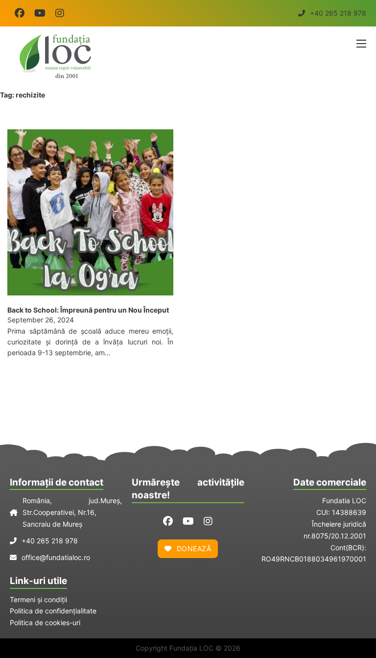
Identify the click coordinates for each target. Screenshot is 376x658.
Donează (194, 548)
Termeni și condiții (38, 599)
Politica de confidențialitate (53, 611)
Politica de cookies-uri (45, 622)
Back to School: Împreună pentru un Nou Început (88, 310)
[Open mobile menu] (361, 44)
